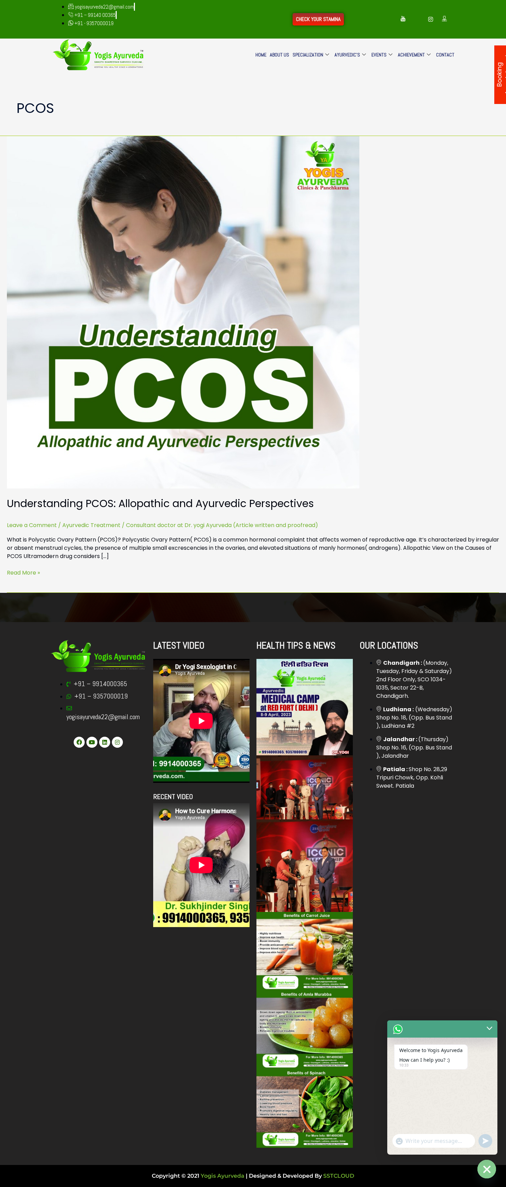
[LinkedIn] (417, 19)
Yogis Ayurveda (222, 1176)
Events (379, 55)
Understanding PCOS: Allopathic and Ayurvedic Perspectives (160, 503)
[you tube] (403, 19)
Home (260, 55)
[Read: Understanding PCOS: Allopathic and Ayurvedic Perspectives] (183, 312)
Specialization (308, 55)
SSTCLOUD (338, 1176)
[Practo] (444, 19)
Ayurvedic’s (347, 55)
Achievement (411, 55)
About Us (279, 55)
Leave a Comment (32, 525)
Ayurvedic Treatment (91, 525)
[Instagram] (430, 19)
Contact (445, 55)
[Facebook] (389, 19)
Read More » (23, 573)
